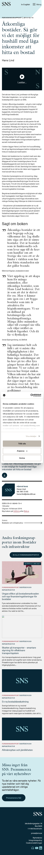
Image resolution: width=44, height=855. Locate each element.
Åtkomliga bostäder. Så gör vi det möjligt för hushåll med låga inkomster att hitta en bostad (21, 466)
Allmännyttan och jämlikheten (17, 750)
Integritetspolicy (35, 840)
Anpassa (20, 451)
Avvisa (22, 458)
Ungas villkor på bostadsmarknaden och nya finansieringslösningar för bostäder (20, 596)
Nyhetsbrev (37, 837)
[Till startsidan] (6, 4)
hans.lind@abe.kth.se (26, 493)
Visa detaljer (31, 436)
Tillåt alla (22, 444)
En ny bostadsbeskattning (15, 701)
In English (25, 4)
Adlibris (16, 511)
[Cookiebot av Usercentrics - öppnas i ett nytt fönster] (31, 395)
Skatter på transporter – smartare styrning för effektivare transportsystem (19, 650)
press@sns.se (36, 833)
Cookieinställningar (34, 842)
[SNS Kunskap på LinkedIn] (40, 848)
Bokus (26, 511)
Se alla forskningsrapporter (26, 555)
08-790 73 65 (22, 491)
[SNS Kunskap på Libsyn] (32, 848)
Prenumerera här (13, 797)
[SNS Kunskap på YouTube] (36, 848)
